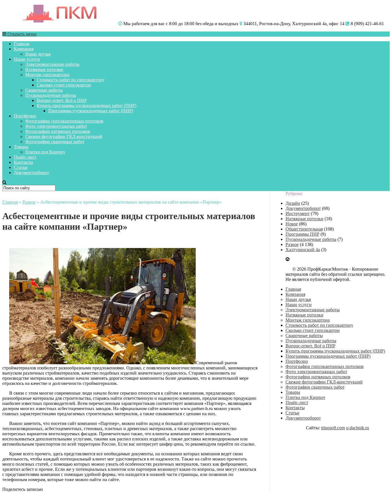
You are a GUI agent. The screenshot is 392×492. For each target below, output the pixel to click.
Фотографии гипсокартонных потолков (64, 121)
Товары (21, 146)
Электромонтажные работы (52, 64)
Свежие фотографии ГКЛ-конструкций (63, 136)
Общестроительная (304, 229)
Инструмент (298, 213)
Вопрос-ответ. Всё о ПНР (62, 100)
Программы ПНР (302, 234)
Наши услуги (27, 59)
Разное (29, 202)
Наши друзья (38, 54)
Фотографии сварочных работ (54, 141)
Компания (24, 48)
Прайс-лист (25, 157)
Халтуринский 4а (303, 249)
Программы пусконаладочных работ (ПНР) (90, 110)
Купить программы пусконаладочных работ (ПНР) (86, 105)
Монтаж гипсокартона (47, 74)
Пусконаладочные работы (50, 95)
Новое (292, 223)
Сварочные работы (44, 90)
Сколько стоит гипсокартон (64, 84)
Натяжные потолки (44, 69)
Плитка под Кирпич (45, 151)
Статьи (21, 167)
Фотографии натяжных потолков (57, 131)
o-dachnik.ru (357, 427)
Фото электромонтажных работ (56, 126)
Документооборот (31, 172)
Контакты (23, 162)
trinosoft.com (333, 427)
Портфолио (25, 115)
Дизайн (293, 203)
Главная (21, 43)
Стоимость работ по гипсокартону (70, 79)
